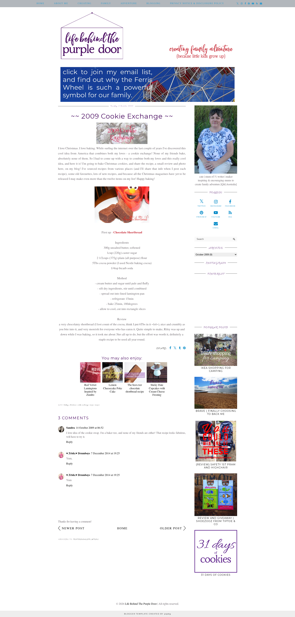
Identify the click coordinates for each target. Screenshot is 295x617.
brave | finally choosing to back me (216, 412)
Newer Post (73, 528)
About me (61, 3)
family (106, 3)
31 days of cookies (215, 574)
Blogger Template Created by (147, 614)
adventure (129, 3)
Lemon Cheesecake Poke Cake (112, 388)
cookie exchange (83, 405)
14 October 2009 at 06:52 (89, 427)
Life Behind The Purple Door (141, 603)
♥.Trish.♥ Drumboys (78, 453)
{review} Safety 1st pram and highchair (216, 466)
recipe (92, 405)
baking (66, 405)
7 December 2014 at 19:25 (105, 453)
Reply (69, 442)
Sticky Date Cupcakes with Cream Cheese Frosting (157, 389)
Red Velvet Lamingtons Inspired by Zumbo (90, 389)
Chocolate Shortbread (127, 232)
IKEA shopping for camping (216, 369)
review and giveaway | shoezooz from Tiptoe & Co (215, 521)
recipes (97, 405)
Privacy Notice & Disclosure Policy (197, 3)
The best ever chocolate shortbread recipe (134, 388)
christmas (72, 405)
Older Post (171, 528)
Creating (84, 3)
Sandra (70, 428)
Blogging (153, 3)
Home (40, 3)
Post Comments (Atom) (86, 539)
